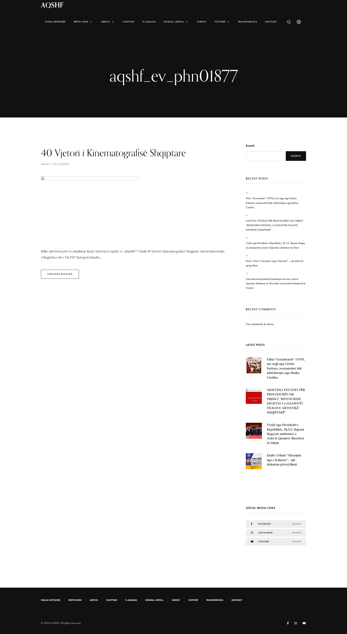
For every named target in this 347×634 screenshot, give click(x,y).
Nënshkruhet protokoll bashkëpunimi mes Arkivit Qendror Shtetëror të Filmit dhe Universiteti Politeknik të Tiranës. (275, 283)
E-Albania (149, 21)
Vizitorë (219, 21)
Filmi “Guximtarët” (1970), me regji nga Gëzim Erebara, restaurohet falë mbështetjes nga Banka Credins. (272, 203)
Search (250, 145)
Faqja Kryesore (55, 21)
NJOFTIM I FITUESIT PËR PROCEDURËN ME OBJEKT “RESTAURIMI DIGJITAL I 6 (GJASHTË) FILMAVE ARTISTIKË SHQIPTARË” (274, 225)
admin (45, 164)
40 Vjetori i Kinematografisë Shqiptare (113, 152)
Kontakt (271, 21)
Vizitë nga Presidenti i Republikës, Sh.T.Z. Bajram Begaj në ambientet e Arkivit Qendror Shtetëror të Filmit (275, 245)
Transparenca (247, 21)
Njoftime (129, 21)
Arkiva (105, 21)
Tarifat (201, 21)
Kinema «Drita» (174, 21)
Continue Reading (60, 274)
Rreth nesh (81, 21)
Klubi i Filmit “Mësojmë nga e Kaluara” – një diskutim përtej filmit (275, 263)
